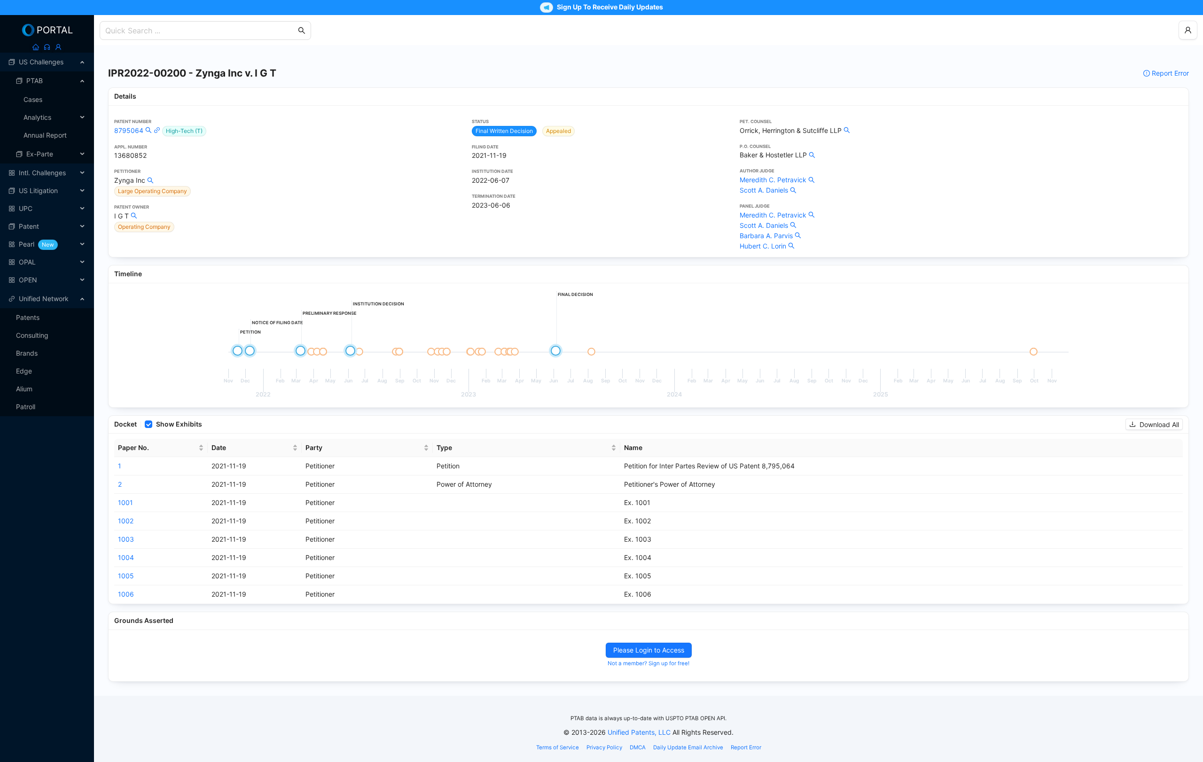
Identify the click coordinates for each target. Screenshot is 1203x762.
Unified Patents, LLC (639, 732)
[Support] (47, 47)
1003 (126, 539)
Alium (24, 389)
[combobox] (200, 30)
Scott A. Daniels (764, 190)
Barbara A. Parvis (766, 236)
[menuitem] (47, 62)
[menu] (47, 171)
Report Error (1170, 73)
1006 (126, 594)
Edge (24, 371)
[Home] (35, 47)
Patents (27, 317)
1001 (125, 502)
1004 (126, 557)
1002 (125, 521)
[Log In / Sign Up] (58, 47)
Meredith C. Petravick (773, 180)
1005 (126, 576)
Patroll (25, 407)
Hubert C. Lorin (763, 246)
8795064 (128, 130)
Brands (27, 353)
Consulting (32, 335)
